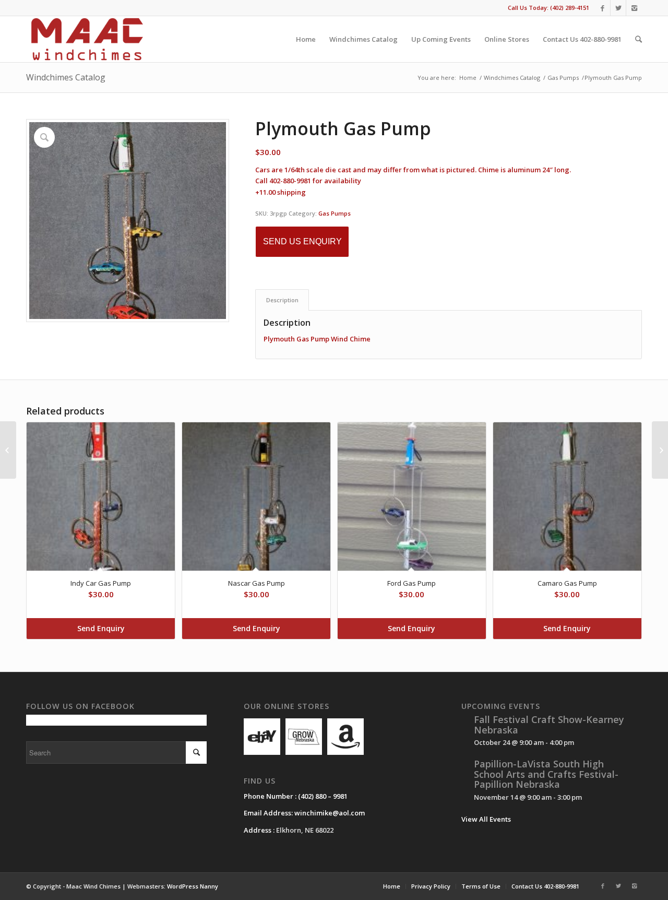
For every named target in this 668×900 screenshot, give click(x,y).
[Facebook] (602, 8)
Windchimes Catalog (65, 77)
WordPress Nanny (192, 886)
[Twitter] (618, 8)
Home (467, 77)
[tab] (282, 300)
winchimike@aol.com (329, 813)
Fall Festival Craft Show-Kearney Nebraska (549, 724)
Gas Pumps (563, 77)
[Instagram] (634, 8)
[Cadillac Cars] (8, 450)
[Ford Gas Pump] (660, 450)
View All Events (486, 819)
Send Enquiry (101, 628)
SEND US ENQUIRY (302, 241)
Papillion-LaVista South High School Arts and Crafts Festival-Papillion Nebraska (546, 774)
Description (282, 300)
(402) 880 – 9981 (323, 796)
